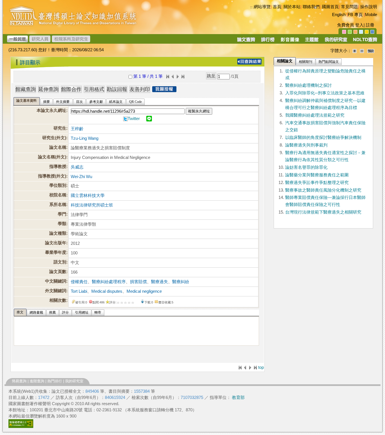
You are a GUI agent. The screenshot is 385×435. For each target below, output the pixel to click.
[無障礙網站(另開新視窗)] (20, 426)
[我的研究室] (335, 41)
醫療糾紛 (180, 281)
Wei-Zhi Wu (81, 176)
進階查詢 (37, 381)
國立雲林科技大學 (88, 195)
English (339, 14)
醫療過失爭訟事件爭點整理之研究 (317, 182)
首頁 (277, 7)
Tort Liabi (79, 291)
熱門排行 (54, 381)
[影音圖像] (289, 41)
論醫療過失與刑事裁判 (306, 145)
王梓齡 (77, 128)
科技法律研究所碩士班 (92, 205)
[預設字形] (370, 50)
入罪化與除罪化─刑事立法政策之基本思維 (324, 93)
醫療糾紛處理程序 (109, 281)
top (261, 367)
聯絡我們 (311, 7)
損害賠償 (138, 281)
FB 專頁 (355, 14)
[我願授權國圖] (164, 90)
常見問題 (349, 7)
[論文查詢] (245, 41)
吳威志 (77, 167)
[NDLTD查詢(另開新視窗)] (364, 41)
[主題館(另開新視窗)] (311, 41)
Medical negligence (144, 291)
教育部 (238, 397)
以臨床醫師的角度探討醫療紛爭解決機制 (323, 137)
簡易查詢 (19, 381)
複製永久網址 (199, 111)
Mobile (371, 14)
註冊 (370, 25)
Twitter (134, 118)
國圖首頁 (330, 7)
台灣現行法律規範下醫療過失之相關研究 (323, 212)
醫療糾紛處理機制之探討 (308, 85)
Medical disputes (106, 291)
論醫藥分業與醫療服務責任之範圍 (317, 175)
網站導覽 (262, 7)
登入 (359, 25)
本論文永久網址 (51, 110)
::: (251, 7)
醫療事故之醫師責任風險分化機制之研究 (323, 190)
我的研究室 (74, 381)
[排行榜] (267, 41)
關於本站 (292, 7)
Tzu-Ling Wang (84, 138)
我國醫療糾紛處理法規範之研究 (314, 115)
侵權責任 (79, 281)
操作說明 (368, 7)
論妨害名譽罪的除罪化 (306, 167)
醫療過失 (159, 281)
